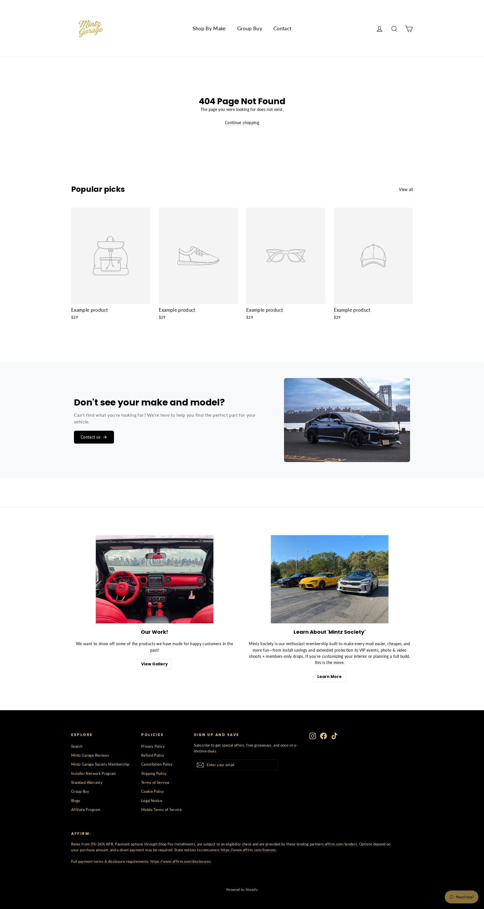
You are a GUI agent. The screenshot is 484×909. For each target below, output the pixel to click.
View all (406, 189)
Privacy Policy (153, 746)
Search (76, 746)
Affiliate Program (85, 809)
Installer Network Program (93, 773)
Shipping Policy (153, 773)
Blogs (75, 800)
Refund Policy (152, 755)
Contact (282, 28)
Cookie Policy (152, 791)
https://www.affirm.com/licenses (248, 850)
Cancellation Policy (157, 764)
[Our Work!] (154, 579)
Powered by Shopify (242, 889)
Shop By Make (209, 28)
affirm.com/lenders (341, 844)
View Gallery (154, 664)
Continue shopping (242, 122)
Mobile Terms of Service (161, 809)
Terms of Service (155, 782)
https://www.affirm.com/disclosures (180, 861)
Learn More (329, 676)
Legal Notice (151, 800)
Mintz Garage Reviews (90, 755)
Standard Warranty (87, 782)
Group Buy (249, 28)
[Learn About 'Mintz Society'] (329, 579)
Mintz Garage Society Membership (100, 764)
